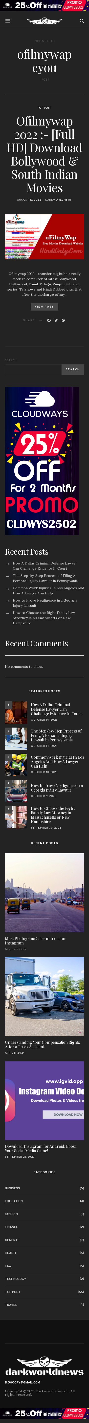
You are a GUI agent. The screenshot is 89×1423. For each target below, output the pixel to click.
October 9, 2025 (44, 796)
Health (11, 1253)
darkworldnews (58, 200)
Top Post (44, 108)
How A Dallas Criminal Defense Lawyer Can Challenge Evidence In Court (45, 566)
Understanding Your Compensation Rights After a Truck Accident (42, 1044)
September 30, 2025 (46, 828)
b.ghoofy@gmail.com (22, 1383)
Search (11, 360)
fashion (11, 1214)
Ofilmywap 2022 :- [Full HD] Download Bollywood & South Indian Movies (44, 154)
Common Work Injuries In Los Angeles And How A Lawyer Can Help (48, 590)
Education (14, 1201)
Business (12, 1189)
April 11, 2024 (15, 1053)
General (12, 1240)
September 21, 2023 (20, 1157)
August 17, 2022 (29, 200)
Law (8, 1266)
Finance (11, 1227)
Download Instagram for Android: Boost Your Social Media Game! (40, 1148)
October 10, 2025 (44, 772)
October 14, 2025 (44, 720)
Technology (15, 1279)
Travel (11, 1305)
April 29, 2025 (15, 949)
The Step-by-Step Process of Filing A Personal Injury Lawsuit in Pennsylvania (45, 578)
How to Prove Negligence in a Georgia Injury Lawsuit (45, 603)
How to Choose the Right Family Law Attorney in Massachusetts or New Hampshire (44, 617)
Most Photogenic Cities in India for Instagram (35, 940)
